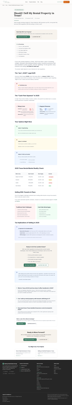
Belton (18, 201)
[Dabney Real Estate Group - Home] (6, 2)
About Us (56, 373)
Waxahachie (39, 385)
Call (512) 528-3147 (36, 36)
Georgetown (39, 389)
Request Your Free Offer (29, 339)
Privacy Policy (4, 397)
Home (26, 1)
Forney (38, 381)
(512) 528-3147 (24, 365)
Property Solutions (32, 1)
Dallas (38, 380)
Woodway (38, 369)
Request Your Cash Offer (22, 36)
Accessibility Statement (6, 401)
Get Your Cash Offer (30, 265)
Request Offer (20, 323)
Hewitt (55, 199)
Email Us (22, 367)
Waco (38, 368)
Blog (41, 1)
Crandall (38, 382)
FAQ (38, 1)
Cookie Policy (4, 400)
